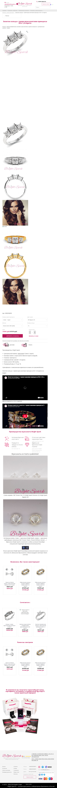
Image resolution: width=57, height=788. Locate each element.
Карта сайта (29, 784)
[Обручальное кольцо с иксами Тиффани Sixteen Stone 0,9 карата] (40, 571)
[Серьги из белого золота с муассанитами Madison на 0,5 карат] (9, 571)
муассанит (21, 353)
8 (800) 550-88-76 (32, 769)
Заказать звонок (46, 4)
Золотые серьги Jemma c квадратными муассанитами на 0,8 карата (25, 626)
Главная (4, 10)
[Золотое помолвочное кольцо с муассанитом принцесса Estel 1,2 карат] (40, 616)
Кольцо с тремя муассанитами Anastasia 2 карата (9, 626)
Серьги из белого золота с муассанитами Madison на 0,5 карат (9, 584)
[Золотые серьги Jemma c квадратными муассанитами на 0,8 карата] (25, 616)
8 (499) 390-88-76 (42, 1)
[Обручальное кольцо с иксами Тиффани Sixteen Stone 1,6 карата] (25, 571)
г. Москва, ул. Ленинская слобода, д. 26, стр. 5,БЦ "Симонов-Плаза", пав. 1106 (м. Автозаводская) (43, 755)
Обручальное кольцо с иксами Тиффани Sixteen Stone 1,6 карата (25, 584)
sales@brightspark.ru (10, 4)
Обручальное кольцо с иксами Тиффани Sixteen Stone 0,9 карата (40, 584)
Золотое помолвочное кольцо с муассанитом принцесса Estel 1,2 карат (40, 626)
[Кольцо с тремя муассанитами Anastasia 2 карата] (9, 616)
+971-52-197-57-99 (32, 771)
